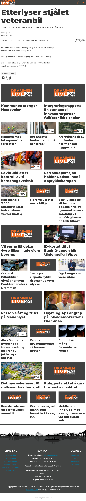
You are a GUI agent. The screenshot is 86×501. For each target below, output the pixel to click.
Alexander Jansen (51, 455)
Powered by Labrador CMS (43, 498)
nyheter (5, 73)
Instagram (75, 461)
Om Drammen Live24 (10, 467)
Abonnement (11, 458)
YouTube (75, 464)
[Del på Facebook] (76, 40)
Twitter (75, 458)
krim (13, 73)
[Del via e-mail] (83, 40)
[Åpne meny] (83, 2)
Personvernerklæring (11, 464)
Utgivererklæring (10, 461)
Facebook (75, 455)
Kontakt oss (11, 470)
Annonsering (11, 455)
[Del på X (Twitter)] (79, 40)
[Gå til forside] (38, 2)
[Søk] (78, 2)
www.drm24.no (32, 490)
